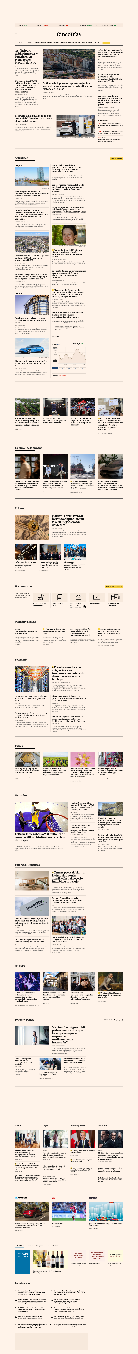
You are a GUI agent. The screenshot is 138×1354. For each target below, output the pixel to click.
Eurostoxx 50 (83, 25)
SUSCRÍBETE (106, 43)
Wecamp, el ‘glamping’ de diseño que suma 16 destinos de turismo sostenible (27, 771)
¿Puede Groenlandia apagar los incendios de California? (105, 1225)
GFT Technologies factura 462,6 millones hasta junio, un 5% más (29, 940)
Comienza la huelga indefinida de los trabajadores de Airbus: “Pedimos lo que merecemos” (68, 939)
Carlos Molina (56, 885)
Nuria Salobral (56, 280)
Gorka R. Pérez (47, 92)
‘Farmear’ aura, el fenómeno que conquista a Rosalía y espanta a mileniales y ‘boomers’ (82, 996)
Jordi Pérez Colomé (57, 259)
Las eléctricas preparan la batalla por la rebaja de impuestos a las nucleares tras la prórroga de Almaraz (68, 188)
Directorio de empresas (113, 604)
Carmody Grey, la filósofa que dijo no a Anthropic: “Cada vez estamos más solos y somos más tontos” (67, 253)
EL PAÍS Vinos (19, 1246)
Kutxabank (118, 1020)
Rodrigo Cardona (19, 124)
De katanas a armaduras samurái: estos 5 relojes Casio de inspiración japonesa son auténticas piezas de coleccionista (32, 1301)
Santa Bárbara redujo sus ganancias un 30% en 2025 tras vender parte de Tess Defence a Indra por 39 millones (67, 169)
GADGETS (100, 1166)
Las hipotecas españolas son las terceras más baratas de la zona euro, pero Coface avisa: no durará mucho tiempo (27, 486)
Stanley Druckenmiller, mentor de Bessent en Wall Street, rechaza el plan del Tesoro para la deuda (82, 806)
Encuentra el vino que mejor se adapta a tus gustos (78, 1264)
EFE (53, 905)
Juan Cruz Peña (56, 194)
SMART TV (100, 1150)
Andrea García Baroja (21, 1183)
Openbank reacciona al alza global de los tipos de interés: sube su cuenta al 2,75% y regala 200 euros (55, 485)
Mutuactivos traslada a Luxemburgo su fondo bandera (48, 1074)
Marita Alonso (74, 1003)
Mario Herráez (19, 1230)
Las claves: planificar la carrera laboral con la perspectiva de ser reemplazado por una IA (80, 632)
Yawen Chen (46, 644)
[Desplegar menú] (16, 34)
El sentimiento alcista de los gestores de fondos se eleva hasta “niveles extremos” (74, 1060)
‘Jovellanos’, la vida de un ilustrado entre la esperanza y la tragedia (110, 995)
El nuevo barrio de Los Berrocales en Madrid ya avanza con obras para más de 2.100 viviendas (82, 485)
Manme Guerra (19, 1159)
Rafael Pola (46, 1003)
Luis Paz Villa (46, 427)
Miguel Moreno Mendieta (58, 1046)
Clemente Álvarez (65, 682)
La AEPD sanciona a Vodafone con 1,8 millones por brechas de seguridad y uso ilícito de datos (31, 1309)
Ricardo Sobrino (19, 494)
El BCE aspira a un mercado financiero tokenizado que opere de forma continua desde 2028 (109, 139)
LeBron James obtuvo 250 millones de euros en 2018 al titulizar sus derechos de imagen (40, 837)
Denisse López (18, 429)
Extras (19, 746)
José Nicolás (55, 723)
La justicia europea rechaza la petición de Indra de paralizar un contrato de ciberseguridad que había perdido (68, 1301)
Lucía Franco (55, 299)
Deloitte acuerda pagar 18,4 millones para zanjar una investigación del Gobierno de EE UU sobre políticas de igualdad (32, 921)
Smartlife (102, 1125)
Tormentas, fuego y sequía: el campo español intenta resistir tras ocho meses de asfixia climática (27, 422)
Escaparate (39, 1246)
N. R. (99, 59)
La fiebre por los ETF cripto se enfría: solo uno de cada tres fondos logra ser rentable (25, 565)
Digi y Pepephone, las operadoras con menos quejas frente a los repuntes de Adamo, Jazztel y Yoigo (69, 210)
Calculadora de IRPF (58, 604)
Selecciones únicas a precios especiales (94, 1264)
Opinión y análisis (25, 621)
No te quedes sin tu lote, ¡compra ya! (114, 1264)
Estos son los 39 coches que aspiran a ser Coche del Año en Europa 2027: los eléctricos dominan (30, 1226)
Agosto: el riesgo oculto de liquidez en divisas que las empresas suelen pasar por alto (109, 632)
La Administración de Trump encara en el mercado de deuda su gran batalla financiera (82, 828)
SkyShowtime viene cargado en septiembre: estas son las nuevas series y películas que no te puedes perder (110, 1156)
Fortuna (19, 1125)
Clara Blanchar (102, 433)
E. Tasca (17, 198)
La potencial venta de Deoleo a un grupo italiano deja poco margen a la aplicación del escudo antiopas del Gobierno (69, 1309)
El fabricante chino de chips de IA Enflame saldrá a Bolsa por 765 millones (81, 422)
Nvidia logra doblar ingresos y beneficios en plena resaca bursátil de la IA (26, 56)
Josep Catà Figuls (19, 222)
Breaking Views (78, 1125)
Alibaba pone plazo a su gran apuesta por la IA (81, 1160)
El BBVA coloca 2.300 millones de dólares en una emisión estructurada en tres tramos (67, 315)
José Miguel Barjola (48, 1172)
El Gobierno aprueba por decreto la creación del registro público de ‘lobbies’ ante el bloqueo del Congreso (68, 719)
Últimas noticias (82, 42)
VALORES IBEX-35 (57, 372)
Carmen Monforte (20, 720)
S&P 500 (39, 25)
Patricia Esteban (47, 1184)
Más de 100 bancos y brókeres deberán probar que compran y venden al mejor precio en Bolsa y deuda (109, 822)
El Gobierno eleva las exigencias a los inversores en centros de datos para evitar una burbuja (68, 673)
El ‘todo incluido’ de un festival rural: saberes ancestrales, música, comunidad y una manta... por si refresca (26, 997)
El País (16, 66)
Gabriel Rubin (74, 1155)
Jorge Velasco (47, 1159)
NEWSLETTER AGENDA (116, 158)
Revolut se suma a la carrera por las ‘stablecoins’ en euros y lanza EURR (30, 320)
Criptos (19, 508)
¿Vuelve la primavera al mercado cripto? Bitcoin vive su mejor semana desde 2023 (68, 521)
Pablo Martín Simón (103, 829)
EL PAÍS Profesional (52, 1246)
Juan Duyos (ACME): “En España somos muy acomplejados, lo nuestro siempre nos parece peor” (25, 1153)
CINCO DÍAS (17, 368)
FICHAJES (45, 1164)
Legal (45, 1125)
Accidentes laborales (49, 1176)
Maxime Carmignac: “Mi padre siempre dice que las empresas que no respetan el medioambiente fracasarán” (68, 1035)
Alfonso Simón (74, 492)
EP (109, 107)
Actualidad (22, 158)
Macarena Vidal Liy (20, 95)
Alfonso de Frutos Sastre (105, 1162)
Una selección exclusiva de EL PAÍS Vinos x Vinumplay (47, 1272)
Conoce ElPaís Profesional (114, 586)
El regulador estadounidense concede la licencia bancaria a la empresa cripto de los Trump (74, 566)
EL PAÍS (96, 42)
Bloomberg (18, 844)
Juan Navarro (18, 1005)
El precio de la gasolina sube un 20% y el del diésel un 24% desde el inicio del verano (33, 119)
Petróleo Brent (61, 25)
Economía (56, 42)
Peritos (45, 1150)
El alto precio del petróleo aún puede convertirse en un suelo (54, 631)
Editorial (17, 629)
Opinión (90, 42)
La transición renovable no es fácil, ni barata (26, 632)
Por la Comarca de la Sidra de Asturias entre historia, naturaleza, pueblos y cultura (54, 996)
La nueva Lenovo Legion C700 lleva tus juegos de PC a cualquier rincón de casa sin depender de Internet (110, 1169)
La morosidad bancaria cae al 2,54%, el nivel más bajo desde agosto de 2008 (31, 698)
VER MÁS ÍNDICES (67, 372)
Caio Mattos (18, 263)
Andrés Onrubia (56, 1226)
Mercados (49, 42)
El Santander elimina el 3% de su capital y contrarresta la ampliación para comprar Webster (110, 838)
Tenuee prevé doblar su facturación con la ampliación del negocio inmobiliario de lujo (68, 877)
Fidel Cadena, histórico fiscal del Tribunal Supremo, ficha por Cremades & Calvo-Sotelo (54, 1167)
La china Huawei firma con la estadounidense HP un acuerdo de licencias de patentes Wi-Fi (67, 900)
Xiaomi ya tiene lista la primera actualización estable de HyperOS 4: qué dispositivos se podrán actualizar (32, 1292)
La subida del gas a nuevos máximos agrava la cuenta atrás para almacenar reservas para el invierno (69, 274)
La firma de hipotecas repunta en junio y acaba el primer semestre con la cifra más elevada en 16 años (67, 86)
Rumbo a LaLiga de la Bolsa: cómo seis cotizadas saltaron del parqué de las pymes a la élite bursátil (31, 277)
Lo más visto (22, 1283)
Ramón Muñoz (55, 215)
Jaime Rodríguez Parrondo (22, 777)
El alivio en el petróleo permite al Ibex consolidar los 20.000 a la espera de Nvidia (110, 78)
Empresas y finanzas (40, 42)
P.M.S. (44, 492)
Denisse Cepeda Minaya (48, 779)
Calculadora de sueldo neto (39, 604)
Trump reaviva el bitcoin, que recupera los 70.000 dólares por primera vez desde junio (49, 565)
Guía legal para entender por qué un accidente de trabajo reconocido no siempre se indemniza (55, 1180)
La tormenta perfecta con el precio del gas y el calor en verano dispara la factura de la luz (32, 715)
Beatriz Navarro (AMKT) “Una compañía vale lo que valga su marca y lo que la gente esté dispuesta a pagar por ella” (27, 1166)
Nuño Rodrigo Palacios (77, 834)
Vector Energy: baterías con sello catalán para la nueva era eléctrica (54, 421)
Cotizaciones (63, 42)
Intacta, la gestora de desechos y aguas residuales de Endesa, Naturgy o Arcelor (110, 772)
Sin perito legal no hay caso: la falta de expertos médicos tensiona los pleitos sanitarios (54, 1155)
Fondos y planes (72, 42)
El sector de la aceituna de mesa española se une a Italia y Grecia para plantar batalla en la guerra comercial (69, 1292)
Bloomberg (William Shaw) (105, 494)
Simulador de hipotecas (75, 604)
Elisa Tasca (18, 325)
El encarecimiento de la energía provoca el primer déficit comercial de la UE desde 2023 (69, 698)
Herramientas (23, 586)
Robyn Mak (73, 1164)
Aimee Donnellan (75, 1174)
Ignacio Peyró (102, 1001)
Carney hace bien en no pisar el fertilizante (83, 1152)
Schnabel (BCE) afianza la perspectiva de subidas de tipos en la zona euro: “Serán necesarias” (110, 53)
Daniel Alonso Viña (76, 781)
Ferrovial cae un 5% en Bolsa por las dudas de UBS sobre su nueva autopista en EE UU (32, 258)
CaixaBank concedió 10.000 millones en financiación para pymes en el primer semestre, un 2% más (70, 328)
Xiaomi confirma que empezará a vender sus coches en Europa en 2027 (110, 132)
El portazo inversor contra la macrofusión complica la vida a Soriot (81, 1170)
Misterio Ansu (57, 1224)
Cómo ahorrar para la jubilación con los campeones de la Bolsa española (23, 1061)
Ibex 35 (21, 25)
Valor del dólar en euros (107, 25)
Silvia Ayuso (55, 703)
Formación (30, 1246)
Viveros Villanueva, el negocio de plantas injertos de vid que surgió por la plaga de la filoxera (54, 772)
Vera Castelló (19, 1066)
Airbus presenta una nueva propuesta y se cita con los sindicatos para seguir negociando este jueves (110, 100)
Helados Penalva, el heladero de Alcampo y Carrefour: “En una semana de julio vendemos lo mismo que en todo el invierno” (83, 773)
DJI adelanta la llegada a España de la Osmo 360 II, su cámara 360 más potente (110, 1179)
